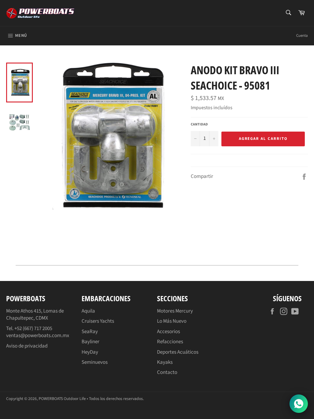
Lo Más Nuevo (171, 321)
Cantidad (199, 124)
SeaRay (90, 331)
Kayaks (165, 362)
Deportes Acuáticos (177, 352)
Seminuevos (95, 362)
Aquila (88, 311)
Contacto (167, 372)
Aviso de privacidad (27, 346)
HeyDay (90, 352)
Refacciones (170, 341)
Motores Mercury (175, 311)
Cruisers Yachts (98, 321)
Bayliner (90, 341)
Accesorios (168, 331)
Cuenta (302, 35)
